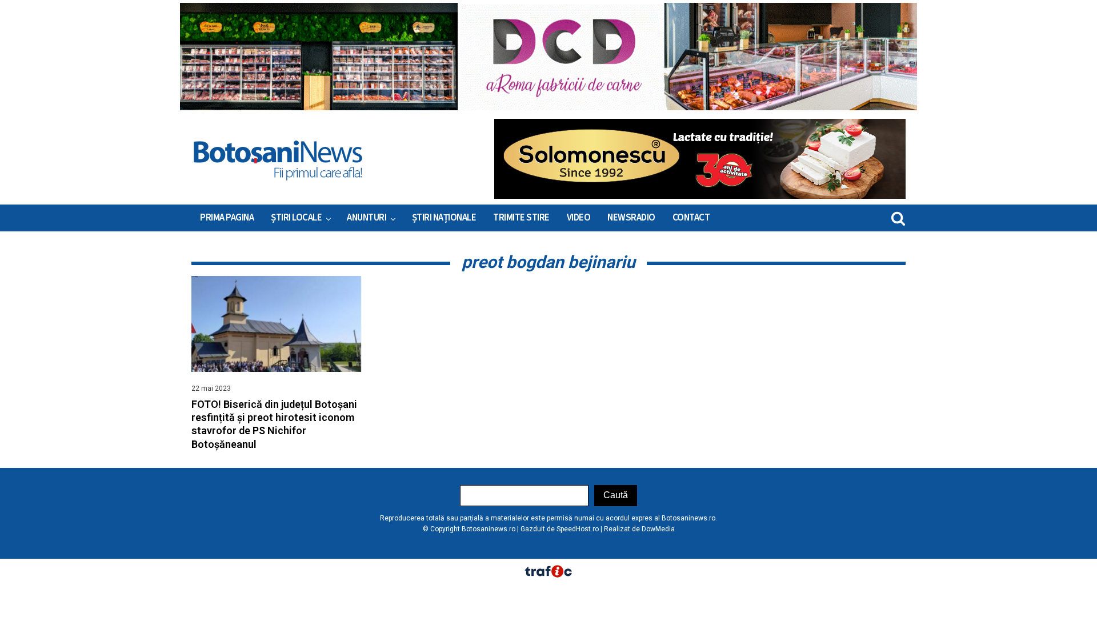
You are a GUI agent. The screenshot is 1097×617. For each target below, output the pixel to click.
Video (579, 218)
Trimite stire (521, 218)
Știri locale (296, 218)
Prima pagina (227, 218)
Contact (691, 218)
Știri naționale (444, 218)
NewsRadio (631, 218)
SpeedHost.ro (577, 529)
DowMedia (658, 529)
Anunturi (366, 218)
